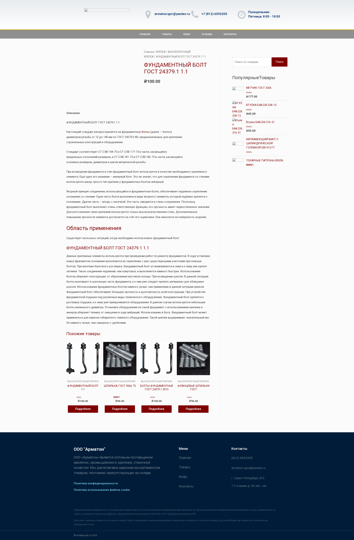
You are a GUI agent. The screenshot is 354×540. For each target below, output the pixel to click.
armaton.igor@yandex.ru (172, 14)
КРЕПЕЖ (161, 51)
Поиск (279, 61)
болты (146, 132)
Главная (145, 34)
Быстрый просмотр (83, 376)
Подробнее (83, 409)
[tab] (73, 113)
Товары (167, 34)
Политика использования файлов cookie (102, 489)
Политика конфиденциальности (96, 483)
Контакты (230, 34)
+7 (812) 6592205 (214, 14)
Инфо (186, 34)
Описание (73, 113)
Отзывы (207, 34)
